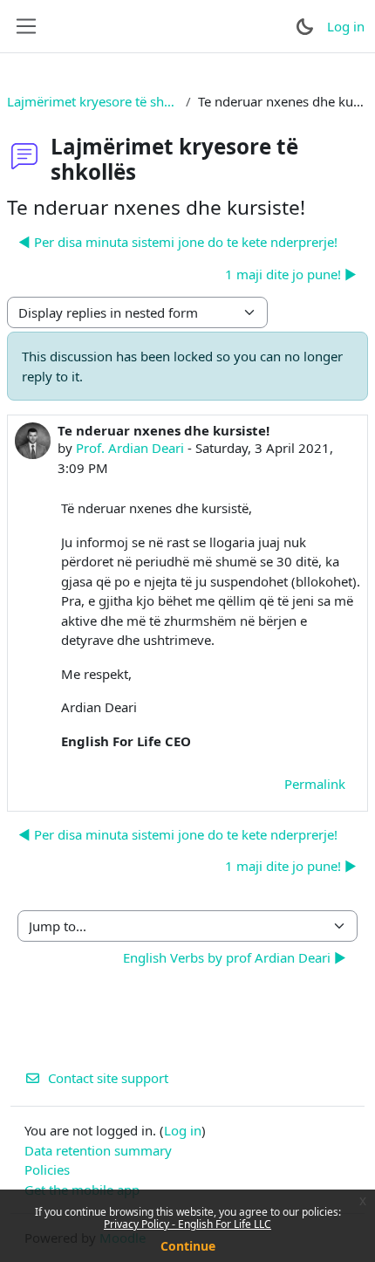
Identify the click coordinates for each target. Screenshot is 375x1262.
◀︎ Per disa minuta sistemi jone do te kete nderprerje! (178, 241)
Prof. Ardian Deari (130, 447)
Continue (187, 1246)
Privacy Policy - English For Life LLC (187, 1224)
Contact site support (108, 1078)
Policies (47, 1169)
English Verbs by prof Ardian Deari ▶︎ (234, 957)
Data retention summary (98, 1150)
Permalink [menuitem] (314, 783)
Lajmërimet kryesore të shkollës (93, 101)
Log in (346, 26)
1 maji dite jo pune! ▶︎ (291, 274)
